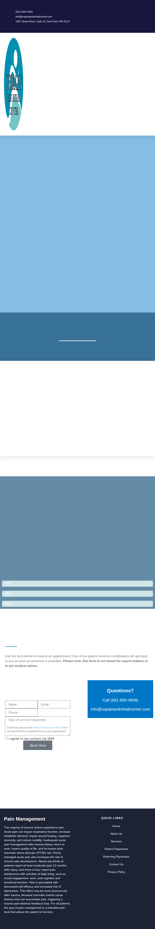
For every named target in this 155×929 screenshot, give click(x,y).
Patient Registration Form (47, 727)
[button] (149, 84)
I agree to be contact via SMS (31, 739)
